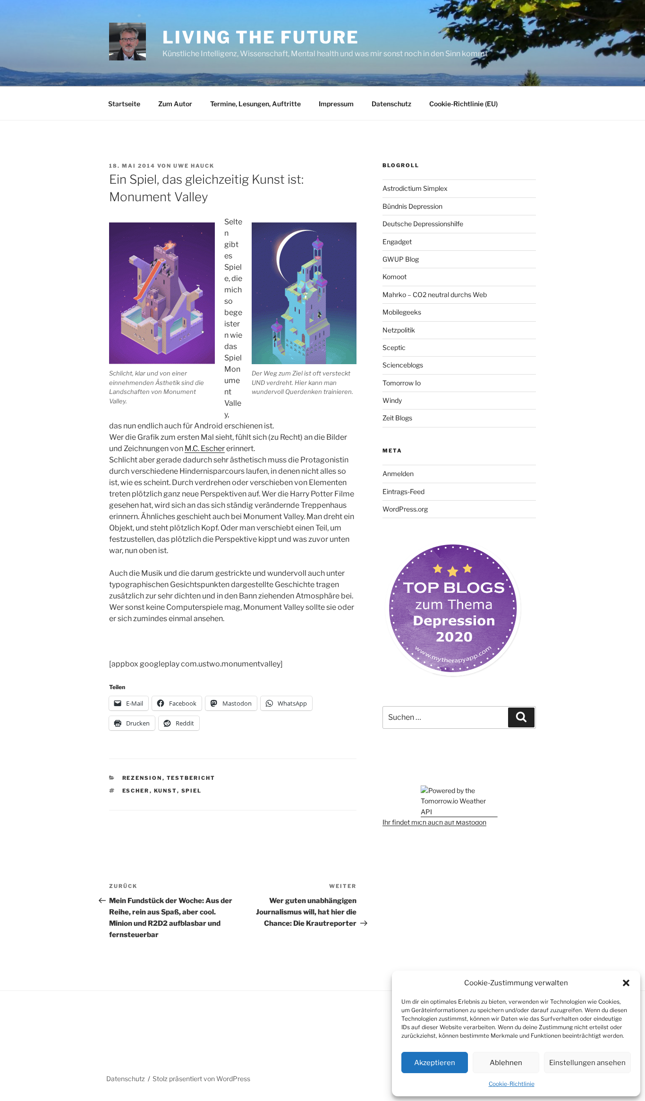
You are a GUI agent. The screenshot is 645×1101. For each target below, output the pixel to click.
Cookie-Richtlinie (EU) (463, 104)
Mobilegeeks (401, 312)
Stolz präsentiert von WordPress (201, 1079)
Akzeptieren (434, 1062)
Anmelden (398, 473)
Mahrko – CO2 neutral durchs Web (434, 294)
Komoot (394, 277)
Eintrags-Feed (403, 491)
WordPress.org (405, 509)
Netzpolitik (398, 330)
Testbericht (191, 778)
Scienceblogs (402, 365)
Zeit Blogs (397, 418)
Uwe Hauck (193, 165)
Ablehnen (506, 1062)
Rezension (142, 778)
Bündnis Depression (412, 206)
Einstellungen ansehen (587, 1062)
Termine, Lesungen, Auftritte (255, 104)
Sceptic (394, 347)
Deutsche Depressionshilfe (422, 224)
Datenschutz (391, 104)
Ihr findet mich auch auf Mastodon (434, 822)
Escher (136, 790)
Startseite (124, 104)
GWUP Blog (400, 259)
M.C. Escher (205, 448)
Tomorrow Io (401, 383)
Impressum (336, 104)
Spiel (191, 790)
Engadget (397, 242)
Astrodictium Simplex (415, 188)
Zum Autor (175, 104)
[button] (626, 983)
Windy (392, 400)
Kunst (165, 790)
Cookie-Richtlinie (512, 1083)
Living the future (260, 37)
